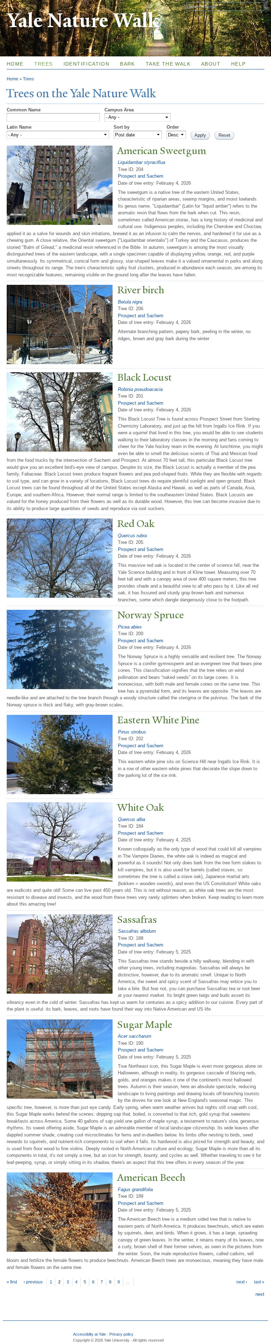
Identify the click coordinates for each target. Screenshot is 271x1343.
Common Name (24, 109)
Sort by (122, 127)
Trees (43, 64)
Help (238, 64)
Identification (87, 64)
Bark (127, 64)
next (259, 1294)
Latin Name (19, 127)
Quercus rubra (132, 535)
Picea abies (130, 627)
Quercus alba (131, 819)
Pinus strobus (132, 732)
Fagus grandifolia (135, 1189)
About (211, 64)
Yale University (26, 6)
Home (15, 64)
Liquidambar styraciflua (141, 162)
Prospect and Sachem (140, 176)
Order (173, 127)
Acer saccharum (134, 1036)
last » (259, 1282)
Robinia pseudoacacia (140, 389)
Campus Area (119, 109)
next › (241, 1282)
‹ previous (33, 1282)
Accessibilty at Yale (89, 1334)
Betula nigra (130, 302)
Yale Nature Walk (83, 20)
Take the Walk (168, 64)
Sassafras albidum (137, 931)
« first (12, 1282)
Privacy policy (121, 1334)
